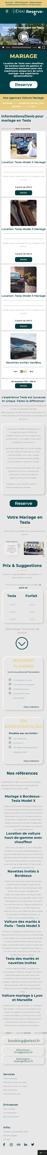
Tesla (11, 596)
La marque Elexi (10, 1113)
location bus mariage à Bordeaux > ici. (23, 918)
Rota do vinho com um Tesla (15, 1086)
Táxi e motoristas (10, 1078)
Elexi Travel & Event (11, 1117)
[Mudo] (39, 47)
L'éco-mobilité (9, 1109)
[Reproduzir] (3, 47)
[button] (35, 12)
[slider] (21, 47)
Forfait (31, 596)
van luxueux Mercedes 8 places (25, 851)
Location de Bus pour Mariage (18, 487)
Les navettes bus (20, 739)
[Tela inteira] (43, 47)
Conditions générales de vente (15, 1132)
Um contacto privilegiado (23, 684)
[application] (23, 37)
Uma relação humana (22, 680)
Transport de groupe (11, 1094)
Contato (6, 1139)
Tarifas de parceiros (21, 689)
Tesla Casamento (10, 1090)
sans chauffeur (23, 988)
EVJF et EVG (18, 743)
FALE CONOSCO (31, 707)
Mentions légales (10, 1135)
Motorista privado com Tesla (14, 1082)
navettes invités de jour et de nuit (15, 982)
